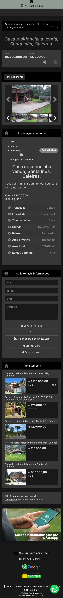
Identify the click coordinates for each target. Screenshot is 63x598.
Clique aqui (11, 499)
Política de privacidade (31, 593)
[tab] (14, 77)
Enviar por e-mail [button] (32, 325)
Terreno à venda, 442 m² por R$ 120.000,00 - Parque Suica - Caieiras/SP (29, 398)
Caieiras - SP (32, 24)
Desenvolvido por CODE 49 (31, 596)
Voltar (55, 27)
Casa (45, 24)
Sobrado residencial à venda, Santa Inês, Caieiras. (27, 374)
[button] (9, 99)
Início (10, 24)
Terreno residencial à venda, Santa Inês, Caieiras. (31, 421)
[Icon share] (31, 1)
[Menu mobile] (31, 12)
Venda (19, 24)
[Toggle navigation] (55, 12)
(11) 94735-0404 (33, 6)
